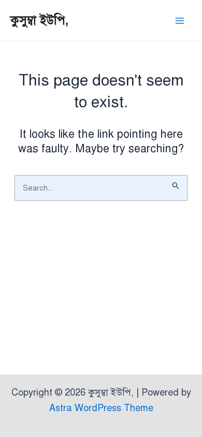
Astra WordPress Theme (101, 408)
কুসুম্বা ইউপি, (39, 20)
